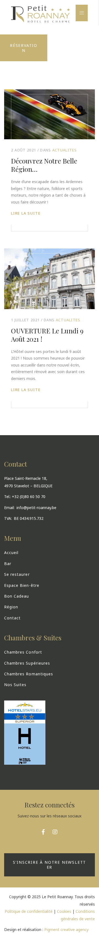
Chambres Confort (23, 652)
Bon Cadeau (16, 596)
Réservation (23, 48)
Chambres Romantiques (28, 673)
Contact (12, 617)
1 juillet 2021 (25, 319)
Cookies (64, 911)
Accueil (11, 552)
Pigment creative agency (66, 929)
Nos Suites (15, 684)
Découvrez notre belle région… (44, 164)
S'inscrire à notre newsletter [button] (49, 865)
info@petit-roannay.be (36, 507)
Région (11, 606)
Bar (7, 563)
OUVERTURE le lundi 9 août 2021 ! (47, 334)
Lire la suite (25, 213)
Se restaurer (17, 574)
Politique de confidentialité (29, 911)
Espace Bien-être (21, 585)
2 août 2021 (23, 150)
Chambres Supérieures (27, 663)
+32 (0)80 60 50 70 (28, 496)
